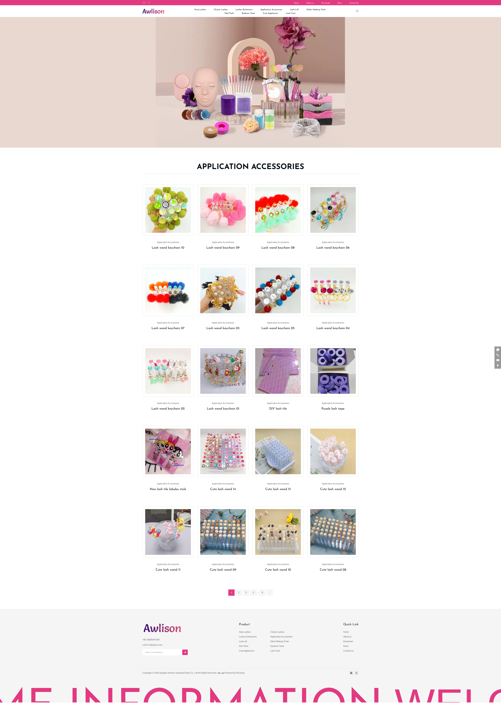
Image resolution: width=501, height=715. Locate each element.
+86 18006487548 (150, 640)
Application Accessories (281, 637)
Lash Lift (243, 641)
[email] (497, 360)
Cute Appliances (246, 651)
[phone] (497, 355)
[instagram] (144, 2)
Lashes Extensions (248, 637)
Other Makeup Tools (279, 641)
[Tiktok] (148, 2)
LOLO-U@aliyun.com (152, 645)
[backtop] (497, 365)
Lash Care (275, 651)
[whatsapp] (497, 349)
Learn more (167, 257)
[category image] (168, 210)
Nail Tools (243, 646)
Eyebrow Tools (277, 646)
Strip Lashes (245, 632)
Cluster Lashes (277, 632)
